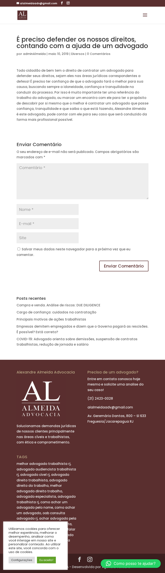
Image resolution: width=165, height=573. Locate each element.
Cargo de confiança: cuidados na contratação (56, 312)
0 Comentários (98, 54)
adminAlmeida (34, 54)
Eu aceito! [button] (46, 560)
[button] (131, 563)
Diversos (77, 54)
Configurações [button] (21, 560)
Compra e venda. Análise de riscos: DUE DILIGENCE (58, 305)
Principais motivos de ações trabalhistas (51, 319)
